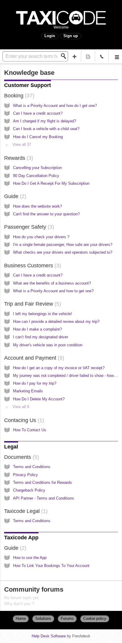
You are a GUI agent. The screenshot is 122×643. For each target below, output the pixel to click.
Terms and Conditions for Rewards (42, 482)
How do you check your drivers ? (41, 237)
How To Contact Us (29, 430)
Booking (18, 96)
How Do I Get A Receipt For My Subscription (51, 183)
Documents (20, 457)
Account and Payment (33, 358)
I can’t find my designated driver (40, 337)
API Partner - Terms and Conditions (43, 498)
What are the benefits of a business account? (52, 283)
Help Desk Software (49, 636)
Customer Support (27, 85)
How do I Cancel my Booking (38, 137)
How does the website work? (37, 206)
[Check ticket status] (88, 55)
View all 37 (21, 144)
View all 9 (20, 407)
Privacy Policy (25, 475)
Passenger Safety (28, 227)
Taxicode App (21, 538)
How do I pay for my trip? (34, 383)
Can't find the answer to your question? (46, 214)
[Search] (65, 56)
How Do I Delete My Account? (39, 399)
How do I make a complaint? (37, 329)
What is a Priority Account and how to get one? (53, 291)
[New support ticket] (74, 55)
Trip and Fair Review (31, 304)
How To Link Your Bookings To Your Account (51, 565)
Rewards (17, 158)
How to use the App (29, 557)
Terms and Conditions (31, 467)
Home (21, 618)
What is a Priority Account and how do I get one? (55, 105)
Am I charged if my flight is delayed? (44, 121)
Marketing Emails (28, 391)
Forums (67, 618)
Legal (11, 447)
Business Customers (31, 265)
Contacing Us (23, 420)
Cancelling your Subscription (37, 167)
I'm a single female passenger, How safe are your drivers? (62, 244)
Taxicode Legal (25, 511)
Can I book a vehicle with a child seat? (46, 129)
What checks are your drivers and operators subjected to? (62, 252)
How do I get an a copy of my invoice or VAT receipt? (59, 368)
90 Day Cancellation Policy (36, 175)
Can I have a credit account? (37, 113)
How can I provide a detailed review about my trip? (56, 321)
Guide (14, 196)
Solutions (43, 618)
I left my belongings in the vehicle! (42, 314)
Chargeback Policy (29, 490)
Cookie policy (94, 618)
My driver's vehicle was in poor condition (47, 345)
